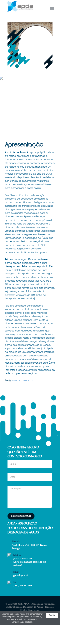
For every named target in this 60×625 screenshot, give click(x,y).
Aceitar (52, 615)
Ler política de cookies (22, 622)
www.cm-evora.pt (22, 380)
